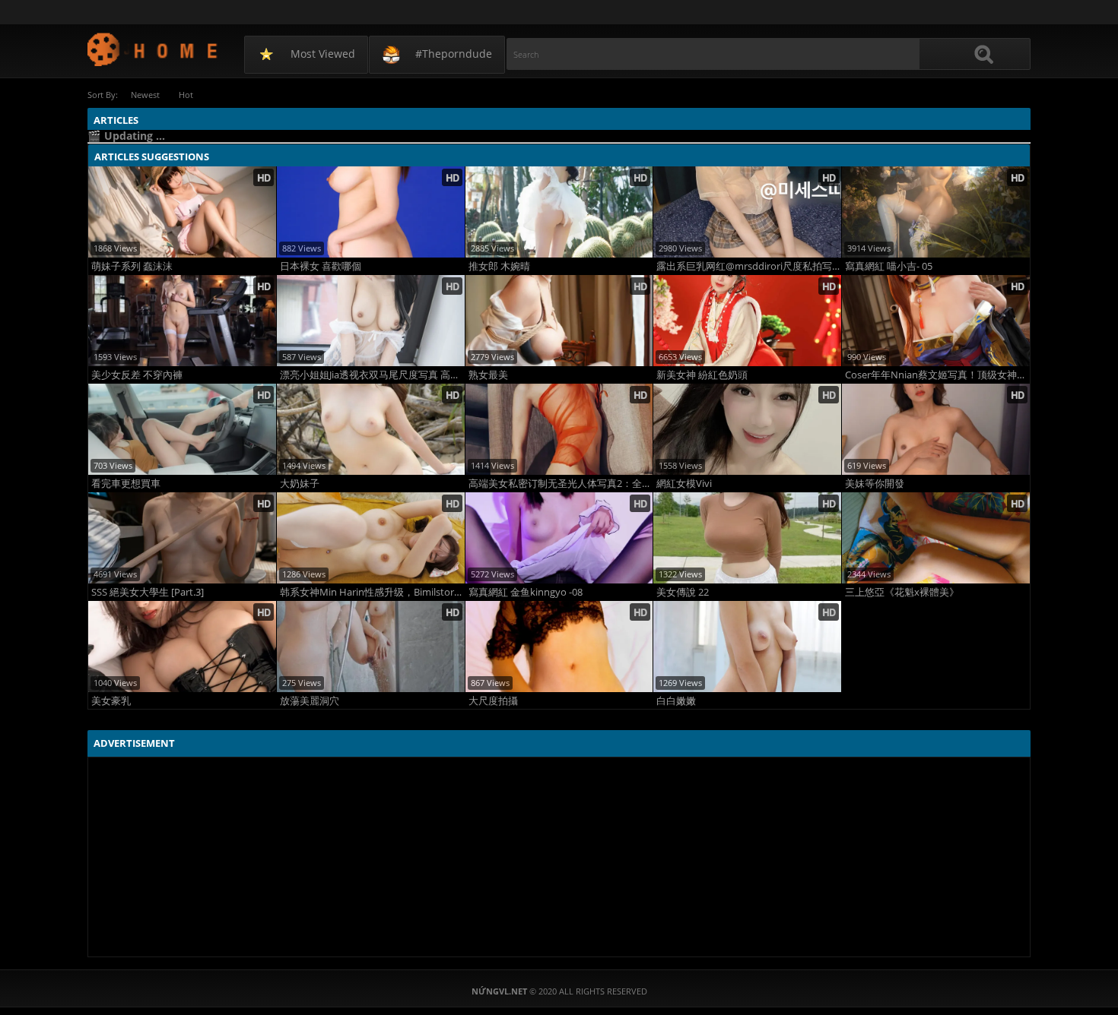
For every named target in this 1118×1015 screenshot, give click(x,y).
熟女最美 (488, 374)
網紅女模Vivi (684, 483)
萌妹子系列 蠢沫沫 (132, 266)
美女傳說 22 (682, 592)
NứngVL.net (153, 49)
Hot (186, 94)
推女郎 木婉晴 (499, 266)
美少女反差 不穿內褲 (137, 374)
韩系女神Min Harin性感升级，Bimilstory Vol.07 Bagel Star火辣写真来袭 (372, 592)
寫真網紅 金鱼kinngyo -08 (525, 592)
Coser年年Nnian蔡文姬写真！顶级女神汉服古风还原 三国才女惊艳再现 (937, 374)
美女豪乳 (111, 700)
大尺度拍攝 (493, 700)
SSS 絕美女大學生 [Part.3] (147, 592)
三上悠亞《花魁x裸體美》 (902, 592)
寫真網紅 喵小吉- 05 (888, 266)
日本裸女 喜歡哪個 (320, 266)
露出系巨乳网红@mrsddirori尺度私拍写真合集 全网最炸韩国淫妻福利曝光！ (748, 266)
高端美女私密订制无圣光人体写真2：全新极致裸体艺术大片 (560, 483)
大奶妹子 (299, 483)
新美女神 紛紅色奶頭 (702, 374)
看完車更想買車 (125, 483)
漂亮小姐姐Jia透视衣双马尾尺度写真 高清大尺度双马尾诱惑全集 (372, 374)
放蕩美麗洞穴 (309, 700)
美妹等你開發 (874, 483)
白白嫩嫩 (676, 700)
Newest (145, 94)
